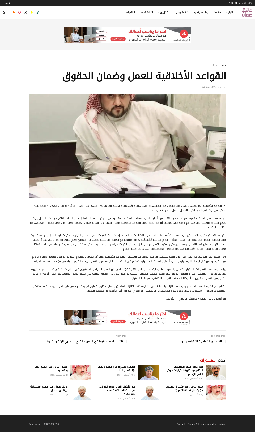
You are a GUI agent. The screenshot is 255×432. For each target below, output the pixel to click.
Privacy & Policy (196, 424)
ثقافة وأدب (181, 12)
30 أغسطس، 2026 (193, 378)
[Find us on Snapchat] (32, 12)
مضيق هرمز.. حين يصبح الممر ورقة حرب (51, 368)
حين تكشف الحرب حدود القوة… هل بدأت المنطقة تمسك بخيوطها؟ (117, 390)
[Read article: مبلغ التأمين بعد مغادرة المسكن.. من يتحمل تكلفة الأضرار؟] (216, 392)
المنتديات (130, 12)
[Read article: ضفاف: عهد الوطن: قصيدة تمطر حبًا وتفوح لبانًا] (148, 372)
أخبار (230, 12)
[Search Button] (4, 12)
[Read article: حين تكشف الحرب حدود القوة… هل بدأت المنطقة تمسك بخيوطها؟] (148, 392)
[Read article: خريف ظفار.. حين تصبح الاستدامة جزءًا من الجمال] (80, 392)
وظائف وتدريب (200, 12)
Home (223, 65)
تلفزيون (164, 12)
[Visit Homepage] (247, 12)
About (222, 424)
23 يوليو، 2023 (218, 87)
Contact (181, 424)
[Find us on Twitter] (25, 12)
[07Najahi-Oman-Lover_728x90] (127, 35)
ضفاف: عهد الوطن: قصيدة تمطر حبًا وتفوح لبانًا (116, 368)
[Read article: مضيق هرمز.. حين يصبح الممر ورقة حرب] (80, 372)
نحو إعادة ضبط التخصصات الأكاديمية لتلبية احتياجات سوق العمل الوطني (185, 370)
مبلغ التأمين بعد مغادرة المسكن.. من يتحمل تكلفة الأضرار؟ (184, 388)
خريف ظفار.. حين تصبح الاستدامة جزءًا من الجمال (49, 388)
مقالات (217, 12)
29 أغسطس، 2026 (58, 375)
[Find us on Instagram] (19, 12)
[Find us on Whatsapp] (38, 12)
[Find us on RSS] (14, 12)
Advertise (212, 424)
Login (6, 3)
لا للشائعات (147, 12)
